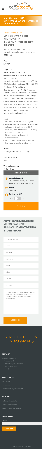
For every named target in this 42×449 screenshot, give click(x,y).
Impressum (6, 385)
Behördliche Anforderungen (12, 408)
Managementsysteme (9, 405)
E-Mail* (4, 421)
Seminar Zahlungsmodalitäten (12, 388)
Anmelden (9, 429)
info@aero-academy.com (14, 369)
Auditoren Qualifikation (10, 401)
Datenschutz (6, 381)
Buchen (21, 206)
